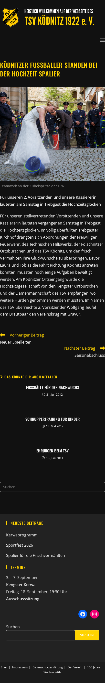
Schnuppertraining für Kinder (52, 419)
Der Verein (75, 667)
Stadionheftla (52, 672)
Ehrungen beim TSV (52, 450)
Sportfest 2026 (19, 545)
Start (4, 667)
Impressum (20, 667)
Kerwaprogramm (22, 535)
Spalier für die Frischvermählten (35, 555)
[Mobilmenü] (102, 39)
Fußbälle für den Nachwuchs (52, 387)
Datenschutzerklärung (47, 667)
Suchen (13, 626)
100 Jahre (93, 667)
